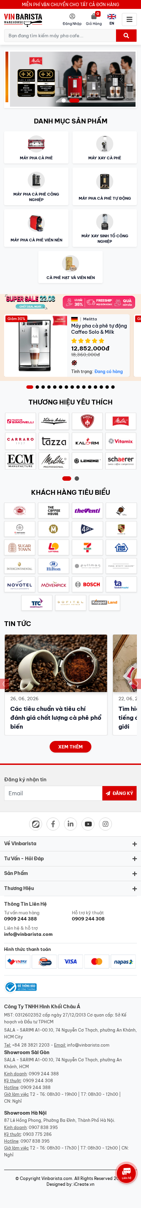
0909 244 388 (44, 1073)
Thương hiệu (19, 888)
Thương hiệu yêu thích (70, 402)
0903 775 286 (37, 1134)
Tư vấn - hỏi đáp (24, 858)
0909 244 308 (38, 1080)
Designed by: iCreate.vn (70, 1184)
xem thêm (70, 746)
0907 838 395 (43, 1127)
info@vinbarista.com (88, 1045)
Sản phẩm (16, 873)
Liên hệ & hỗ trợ (28, 931)
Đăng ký (122, 793)
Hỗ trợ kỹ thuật (88, 915)
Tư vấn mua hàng (21, 915)
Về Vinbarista (20, 843)
